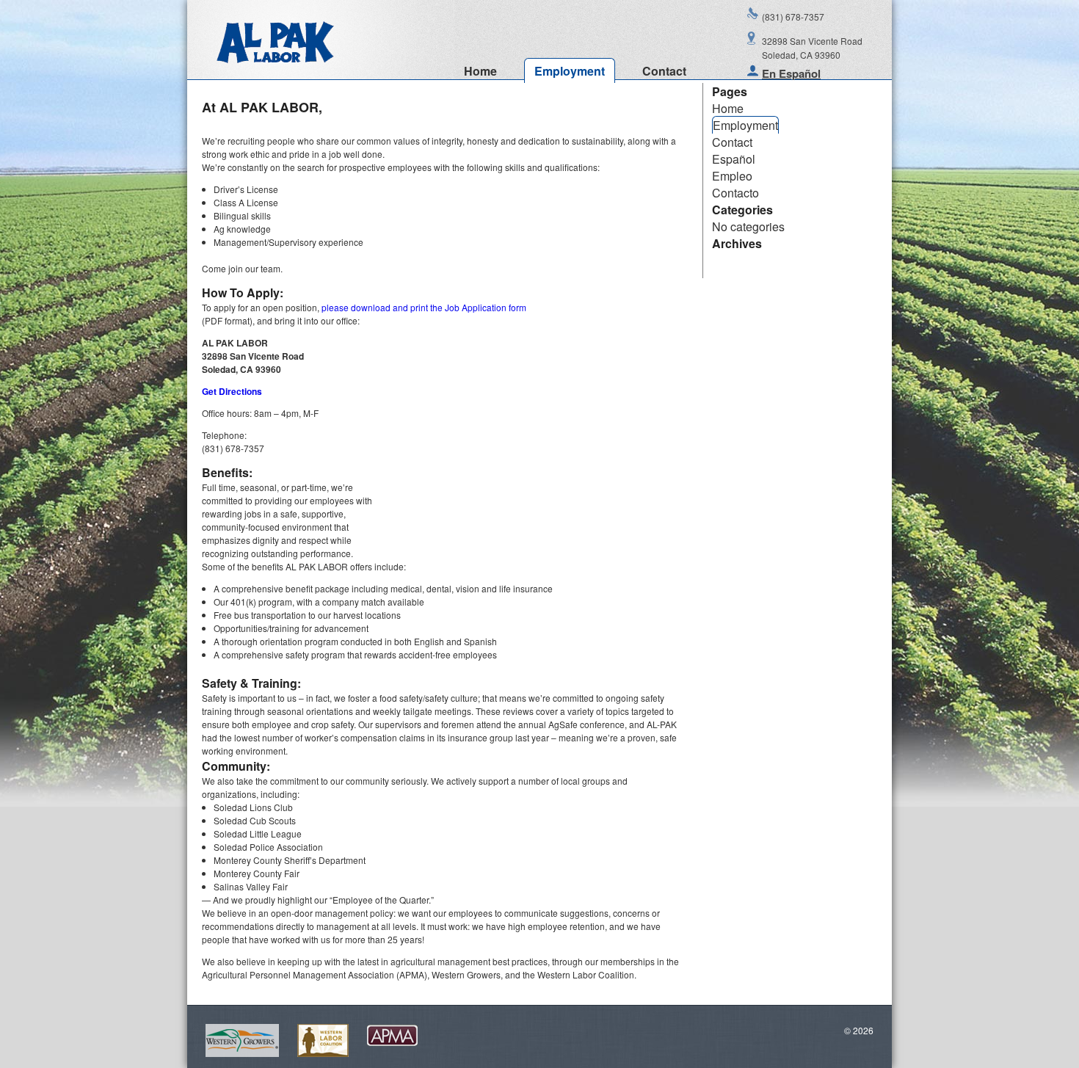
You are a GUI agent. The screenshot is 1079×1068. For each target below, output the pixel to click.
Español (733, 158)
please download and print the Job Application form (423, 307)
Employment (569, 70)
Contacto (735, 192)
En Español (791, 73)
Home (480, 70)
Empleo (732, 175)
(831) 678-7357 (793, 16)
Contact (664, 70)
